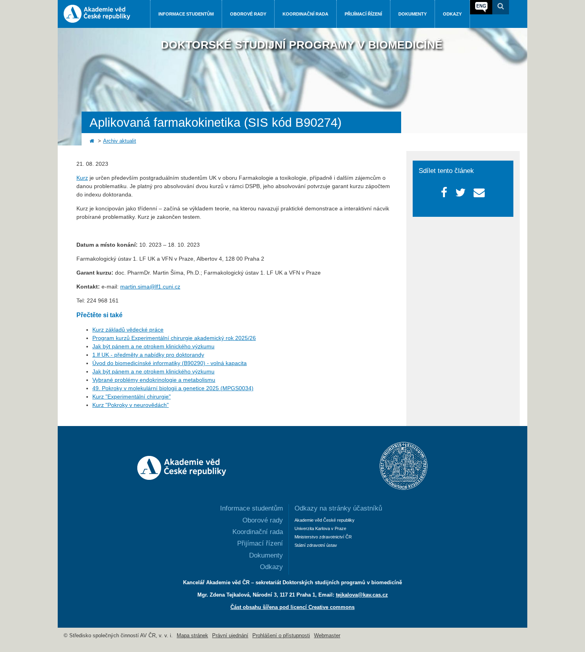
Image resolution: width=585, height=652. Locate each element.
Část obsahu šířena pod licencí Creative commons (292, 607)
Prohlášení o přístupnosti (281, 635)
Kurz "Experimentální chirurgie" (131, 396)
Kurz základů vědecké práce (128, 329)
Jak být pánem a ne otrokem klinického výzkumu (153, 346)
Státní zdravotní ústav (315, 545)
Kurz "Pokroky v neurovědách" (130, 405)
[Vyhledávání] (500, 7)
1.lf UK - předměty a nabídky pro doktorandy (148, 355)
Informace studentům (186, 14)
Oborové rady (248, 14)
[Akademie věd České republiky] (181, 478)
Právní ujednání (230, 635)
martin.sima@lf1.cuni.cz (150, 286)
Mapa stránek (192, 635)
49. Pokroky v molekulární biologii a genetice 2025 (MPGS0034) (173, 388)
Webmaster (327, 635)
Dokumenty (412, 14)
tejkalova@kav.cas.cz (362, 595)
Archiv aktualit (119, 141)
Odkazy (452, 14)
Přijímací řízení (363, 14)
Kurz (82, 178)
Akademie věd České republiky (324, 520)
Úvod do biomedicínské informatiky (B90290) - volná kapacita (169, 363)
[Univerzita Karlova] (403, 488)
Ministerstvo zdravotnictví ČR (323, 536)
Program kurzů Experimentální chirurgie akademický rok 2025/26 (174, 338)
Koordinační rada (305, 14)
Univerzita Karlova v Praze (320, 528)
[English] (481, 7)
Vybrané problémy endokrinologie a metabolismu (153, 380)
